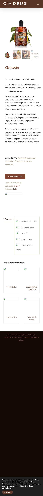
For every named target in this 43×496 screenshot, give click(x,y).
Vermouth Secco (31, 318)
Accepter (7, 492)
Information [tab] (8, 219)
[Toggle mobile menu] (38, 4)
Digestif (17, 186)
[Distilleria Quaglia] (13, 201)
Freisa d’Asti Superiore (31, 288)
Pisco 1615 (11, 286)
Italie (15, 189)
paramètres (6, 488)
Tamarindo (11, 317)
